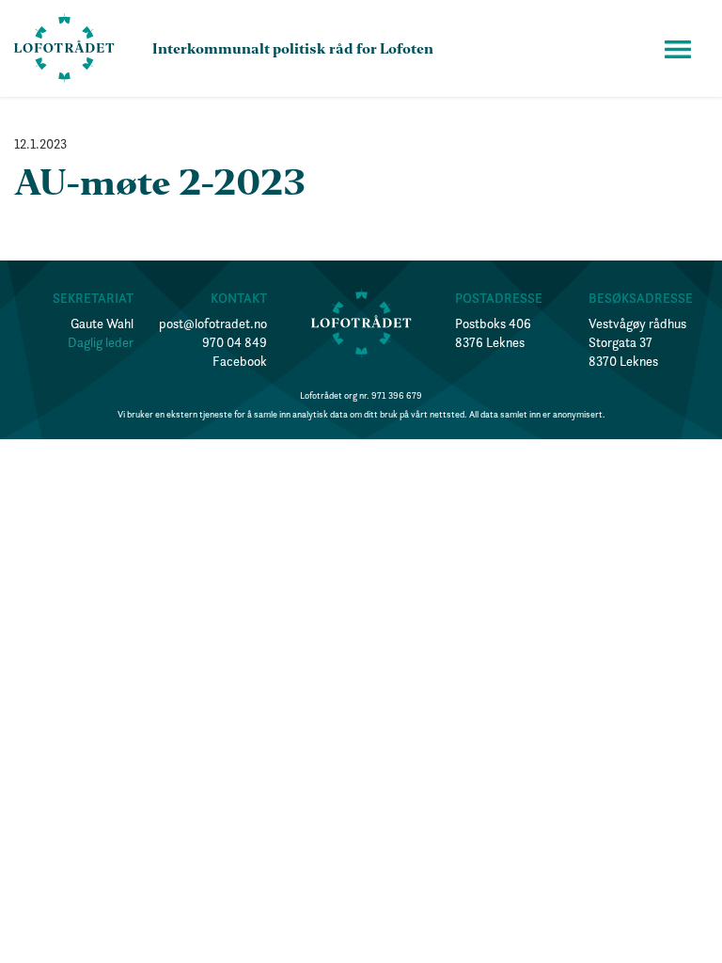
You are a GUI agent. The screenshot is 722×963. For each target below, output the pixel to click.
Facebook (239, 361)
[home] (64, 48)
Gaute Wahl (102, 323)
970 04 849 (234, 342)
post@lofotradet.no (213, 323)
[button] (678, 49)
